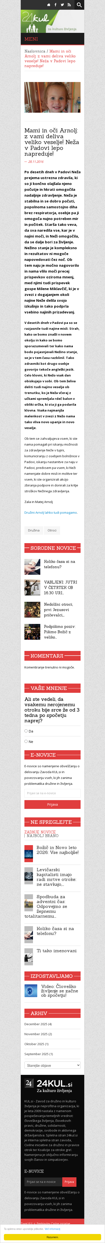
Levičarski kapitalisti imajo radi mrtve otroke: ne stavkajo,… (56, 877)
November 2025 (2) (38, 1034)
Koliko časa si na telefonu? (55, 931)
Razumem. (53, 1237)
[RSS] (69, 5)
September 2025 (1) (38, 1054)
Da (30, 731)
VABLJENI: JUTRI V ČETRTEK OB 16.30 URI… (60, 587)
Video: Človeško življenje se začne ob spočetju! (59, 991)
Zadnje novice (40, 832)
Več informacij (52, 1229)
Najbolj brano (43, 836)
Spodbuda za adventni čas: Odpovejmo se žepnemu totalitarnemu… (45, 906)
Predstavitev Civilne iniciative (53, 1223)
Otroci (52, 530)
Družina (34, 530)
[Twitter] (62, 5)
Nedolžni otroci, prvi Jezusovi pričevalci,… (58, 609)
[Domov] (48, 5)
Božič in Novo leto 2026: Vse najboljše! (57, 850)
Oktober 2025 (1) (36, 1044)
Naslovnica (34, 51)
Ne (30, 741)
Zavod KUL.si (28, 1223)
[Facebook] (55, 5)
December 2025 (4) (38, 1024)
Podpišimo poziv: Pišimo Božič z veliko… (59, 632)
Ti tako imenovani (57, 950)
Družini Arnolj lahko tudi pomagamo (50, 512)
